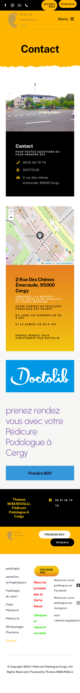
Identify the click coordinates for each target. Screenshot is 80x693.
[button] (40, 235)
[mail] (19, 5)
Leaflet (47, 263)
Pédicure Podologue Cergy (49, 666)
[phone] (26, 5)
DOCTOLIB (31, 170)
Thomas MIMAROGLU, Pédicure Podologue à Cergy (18, 507)
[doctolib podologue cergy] (40, 361)
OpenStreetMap (64, 263)
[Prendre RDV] (40, 473)
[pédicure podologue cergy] (23, 13)
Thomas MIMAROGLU (59, 671)
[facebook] (5, 5)
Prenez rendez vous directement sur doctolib (38, 336)
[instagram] (12, 5)
